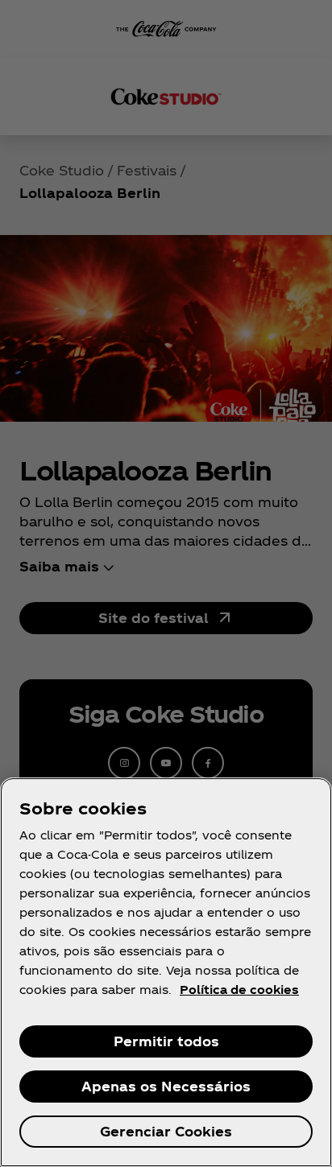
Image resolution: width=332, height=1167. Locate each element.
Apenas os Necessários (166, 1086)
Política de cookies (239, 989)
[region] (166, 972)
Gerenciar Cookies (166, 1131)
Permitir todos (166, 1041)
